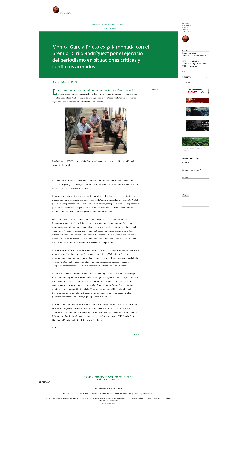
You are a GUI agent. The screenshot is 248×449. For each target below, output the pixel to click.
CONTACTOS (113, 379)
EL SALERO (116, 24)
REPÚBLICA (104, 28)
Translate (201, 55)
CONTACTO (186, 31)
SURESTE (114, 28)
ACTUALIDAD (100, 24)
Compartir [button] (154, 89)
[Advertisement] (92, 351)
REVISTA (106, 24)
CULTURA (119, 377)
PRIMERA (94, 24)
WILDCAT (109, 28)
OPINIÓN (110, 24)
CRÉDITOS (102, 379)
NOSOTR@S (122, 24)
